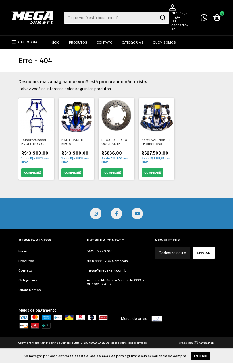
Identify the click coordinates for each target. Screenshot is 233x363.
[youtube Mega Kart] (137, 213)
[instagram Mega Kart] (95, 213)
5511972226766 (100, 251)
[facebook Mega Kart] (116, 213)
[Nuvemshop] (197, 343)
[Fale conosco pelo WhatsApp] (204, 19)
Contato (105, 42)
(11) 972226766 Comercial (108, 261)
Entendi (200, 356)
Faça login (179, 15)
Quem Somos (164, 42)
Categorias (29, 42)
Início (55, 42)
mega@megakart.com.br (107, 270)
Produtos (78, 42)
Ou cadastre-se (179, 25)
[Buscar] (162, 18)
